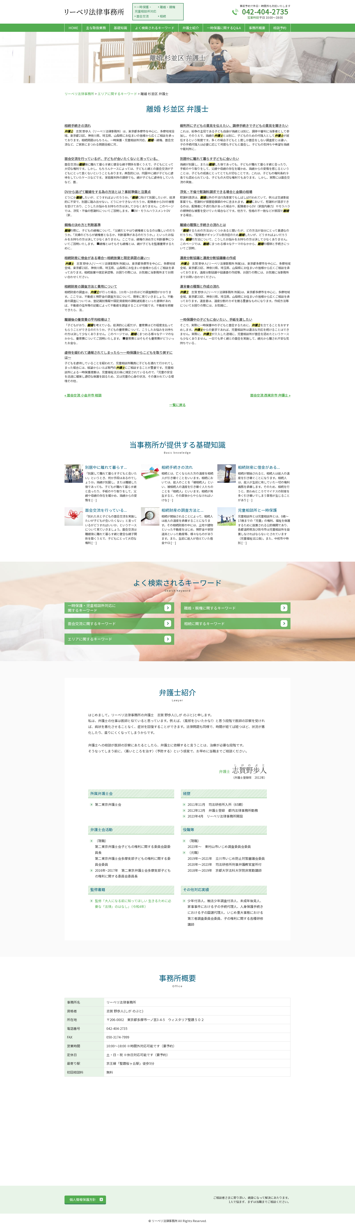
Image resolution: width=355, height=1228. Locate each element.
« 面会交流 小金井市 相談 (83, 395)
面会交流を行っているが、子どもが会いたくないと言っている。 (112, 158)
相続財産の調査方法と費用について (91, 286)
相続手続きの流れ (78, 125)
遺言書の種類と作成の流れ (199, 286)
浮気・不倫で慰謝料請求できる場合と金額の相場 (216, 191)
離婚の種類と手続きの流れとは (203, 224)
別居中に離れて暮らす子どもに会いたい (209, 158)
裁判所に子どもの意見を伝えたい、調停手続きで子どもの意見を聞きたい (234, 125)
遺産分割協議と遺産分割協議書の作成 (208, 257)
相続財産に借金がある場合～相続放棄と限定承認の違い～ (107, 257)
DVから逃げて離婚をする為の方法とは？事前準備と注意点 (108, 191)
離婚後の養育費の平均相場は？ (88, 319)
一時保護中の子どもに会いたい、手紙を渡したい (216, 319)
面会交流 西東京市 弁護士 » (270, 395)
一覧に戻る (177, 404)
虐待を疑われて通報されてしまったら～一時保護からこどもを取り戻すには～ (119, 355)
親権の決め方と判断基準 (83, 224)
